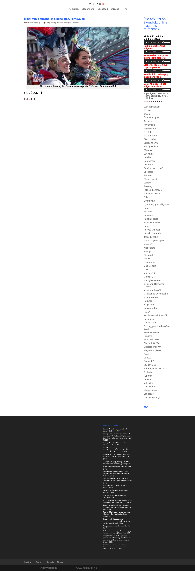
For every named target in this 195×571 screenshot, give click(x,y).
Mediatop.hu (34, 23)
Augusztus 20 (150, 128)
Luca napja (149, 262)
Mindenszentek (151, 297)
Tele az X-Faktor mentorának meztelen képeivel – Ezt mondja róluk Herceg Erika (117, 514)
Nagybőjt (148, 301)
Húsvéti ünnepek (152, 229)
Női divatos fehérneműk (155, 315)
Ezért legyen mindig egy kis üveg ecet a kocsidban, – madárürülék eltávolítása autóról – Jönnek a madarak (117, 450)
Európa (147, 182)
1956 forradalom (152, 106)
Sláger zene (88, 9)
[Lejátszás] (146, 42)
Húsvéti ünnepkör (152, 233)
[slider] (167, 42)
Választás (148, 383)
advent (147, 114)
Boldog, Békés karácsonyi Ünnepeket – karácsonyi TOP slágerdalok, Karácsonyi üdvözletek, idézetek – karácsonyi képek (117, 436)
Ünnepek (75, 23)
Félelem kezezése (153, 190)
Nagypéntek (150, 304)
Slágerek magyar (152, 347)
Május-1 (148, 269)
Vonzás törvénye (152, 397)
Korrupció (148, 251)
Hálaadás (148, 211)
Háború (147, 208)
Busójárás (149, 154)
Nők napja (149, 319)
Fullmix (147, 197)
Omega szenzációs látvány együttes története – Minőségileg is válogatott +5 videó (117, 507)
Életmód (148, 175)
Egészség (103, 9)
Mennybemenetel (152, 280)
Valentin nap (150, 386)
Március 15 (149, 273)
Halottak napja (151, 219)
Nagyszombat (150, 308)
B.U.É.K (148, 132)
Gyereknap (149, 201)
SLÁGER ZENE (151, 339)
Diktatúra (148, 164)
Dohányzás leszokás (154, 168)
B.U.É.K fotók (150, 135)
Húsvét (147, 226)
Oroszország (150, 322)
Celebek (148, 157)
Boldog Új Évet (151, 143)
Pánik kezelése (151, 332)
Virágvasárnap (151, 390)
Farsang (53, 23)
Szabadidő (149, 361)
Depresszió (149, 161)
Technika (148, 372)
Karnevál (60, 23)
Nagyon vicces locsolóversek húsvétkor (117, 526)
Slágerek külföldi (152, 343)
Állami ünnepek (151, 117)
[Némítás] (163, 42)
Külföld (147, 258)
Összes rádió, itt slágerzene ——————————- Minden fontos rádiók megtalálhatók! (116, 521)
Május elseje (150, 266)
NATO (147, 312)
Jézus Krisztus (151, 237)
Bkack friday (150, 139)
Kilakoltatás (149, 248)
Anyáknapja (149, 125)
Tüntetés (148, 376)
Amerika (148, 121)
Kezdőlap (74, 9)
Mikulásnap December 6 (156, 293)
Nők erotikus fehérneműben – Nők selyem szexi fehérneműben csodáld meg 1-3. (116, 473)
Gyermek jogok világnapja (156, 204)
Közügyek (67, 23)
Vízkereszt (149, 394)
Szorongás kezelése (154, 368)
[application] (157, 42)
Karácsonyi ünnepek (154, 240)
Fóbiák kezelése (152, 193)
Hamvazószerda (152, 222)
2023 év (148, 110)
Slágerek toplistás (152, 350)
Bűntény (148, 150)
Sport (146, 354)
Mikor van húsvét (152, 290)
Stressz (115, 9)
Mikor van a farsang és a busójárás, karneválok (54, 18)
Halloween (149, 215)
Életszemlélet (150, 179)
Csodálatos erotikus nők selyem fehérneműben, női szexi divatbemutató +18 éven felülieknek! (117, 547)
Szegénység (150, 365)
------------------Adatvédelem (40, 567)
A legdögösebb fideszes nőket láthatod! (117, 466)
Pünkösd (148, 336)
